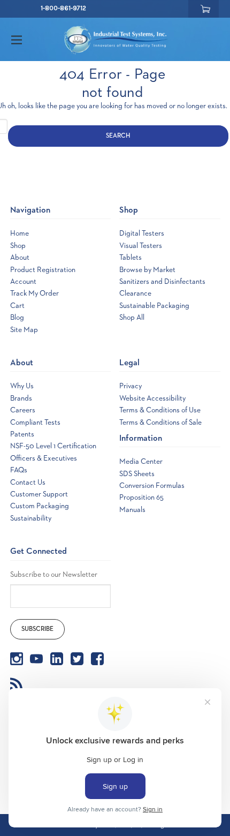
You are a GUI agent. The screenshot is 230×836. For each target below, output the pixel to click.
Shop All (131, 317)
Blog (17, 317)
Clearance (135, 293)
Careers (22, 410)
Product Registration (42, 270)
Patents (22, 434)
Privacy (130, 386)
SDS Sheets (137, 474)
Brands (21, 398)
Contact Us (27, 482)
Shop (18, 246)
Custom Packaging (39, 506)
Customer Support (39, 494)
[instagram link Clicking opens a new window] (16, 658)
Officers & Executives (43, 458)
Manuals (132, 510)
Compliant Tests (35, 422)
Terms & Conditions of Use (160, 410)
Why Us (22, 386)
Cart (17, 306)
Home (19, 233)
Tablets (130, 257)
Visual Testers (140, 246)
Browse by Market (147, 270)
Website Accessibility (152, 398)
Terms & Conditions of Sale (160, 422)
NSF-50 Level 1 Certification (53, 446)
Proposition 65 (141, 497)
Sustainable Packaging (154, 306)
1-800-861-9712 (63, 8)
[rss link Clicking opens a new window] (16, 683)
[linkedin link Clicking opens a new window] (56, 658)
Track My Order (34, 293)
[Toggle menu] (26, 39)
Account (23, 281)
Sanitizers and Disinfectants (162, 281)
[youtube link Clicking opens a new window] (36, 658)
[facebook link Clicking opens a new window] (97, 658)
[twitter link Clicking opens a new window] (77, 658)
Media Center (141, 461)
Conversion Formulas (152, 485)
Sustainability (30, 518)
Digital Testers (141, 233)
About (19, 257)
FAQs (18, 470)
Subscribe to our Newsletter (53, 574)
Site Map (24, 330)
